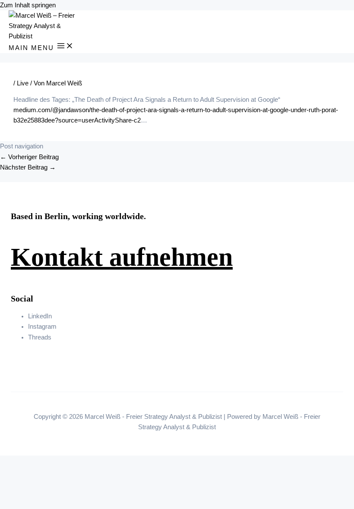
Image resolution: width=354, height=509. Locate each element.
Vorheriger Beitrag (29, 157)
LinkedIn (40, 316)
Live (22, 83)
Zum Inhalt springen (28, 5)
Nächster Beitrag (28, 167)
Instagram (42, 326)
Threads (39, 337)
